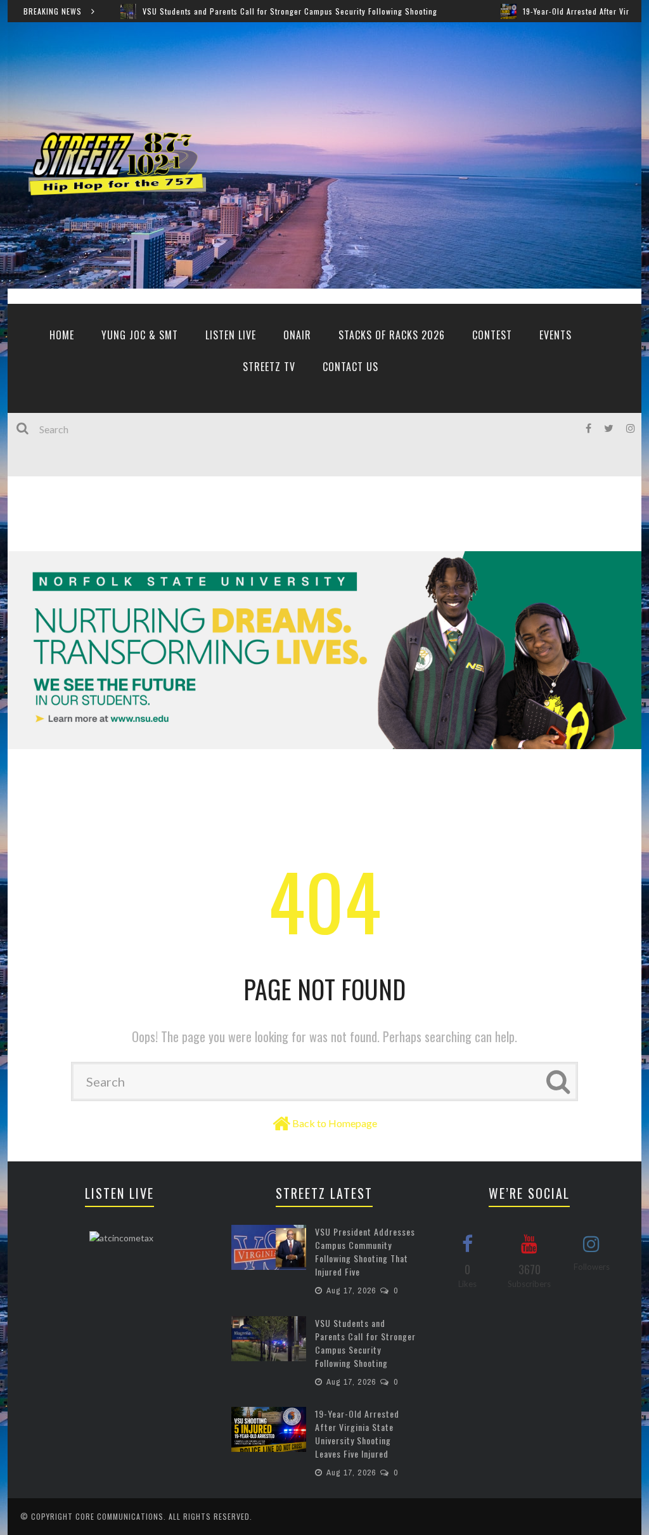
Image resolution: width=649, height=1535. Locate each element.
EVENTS (555, 335)
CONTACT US (350, 366)
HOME (61, 335)
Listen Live (230, 335)
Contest (492, 335)
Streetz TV (269, 366)
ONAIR (297, 335)
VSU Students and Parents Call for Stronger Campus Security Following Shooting (241, 11)
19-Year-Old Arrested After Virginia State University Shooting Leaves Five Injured (357, 1433)
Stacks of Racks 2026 (391, 335)
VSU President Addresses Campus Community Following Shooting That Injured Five (365, 1251)
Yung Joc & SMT (139, 335)
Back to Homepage (334, 1123)
